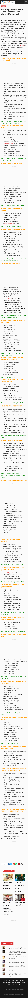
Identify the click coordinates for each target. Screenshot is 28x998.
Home (5, 980)
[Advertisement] (14, 73)
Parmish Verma (8, 143)
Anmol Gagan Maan (9, 573)
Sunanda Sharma (9, 223)
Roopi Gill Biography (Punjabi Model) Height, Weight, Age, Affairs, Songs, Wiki (17, 974)
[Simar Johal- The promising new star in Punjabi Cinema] (20, 897)
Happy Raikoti (8, 299)
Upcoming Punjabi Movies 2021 (16, 980)
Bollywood (17, 984)
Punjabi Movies (16, 982)
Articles (3, 6)
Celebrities (11, 984)
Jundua (22, 45)
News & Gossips (7, 982)
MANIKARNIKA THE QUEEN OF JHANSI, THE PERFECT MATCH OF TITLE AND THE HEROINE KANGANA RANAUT (17, 953)
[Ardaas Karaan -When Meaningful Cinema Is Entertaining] (8, 877)
